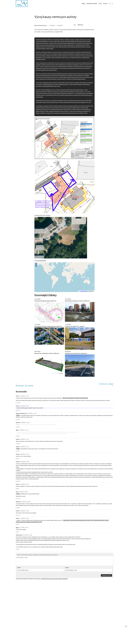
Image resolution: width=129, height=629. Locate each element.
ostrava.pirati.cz (42, 260)
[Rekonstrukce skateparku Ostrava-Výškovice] (49, 364)
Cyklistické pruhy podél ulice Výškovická (76, 353)
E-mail (67, 567)
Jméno (19, 567)
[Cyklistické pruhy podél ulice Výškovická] (80, 365)
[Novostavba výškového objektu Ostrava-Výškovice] (49, 336)
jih (74, 25)
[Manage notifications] (126, 626)
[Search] (110, 3)
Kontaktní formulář (92, 3)
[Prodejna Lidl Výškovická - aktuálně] (80, 338)
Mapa (83, 3)
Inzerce (105, 3)
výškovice (80, 25)
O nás (100, 3)
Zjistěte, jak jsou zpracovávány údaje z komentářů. (55, 578)
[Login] (112, 3)
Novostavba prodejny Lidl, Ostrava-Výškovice (77, 301)
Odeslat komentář (106, 575)
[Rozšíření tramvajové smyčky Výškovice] (49, 312)
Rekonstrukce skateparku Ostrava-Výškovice (46, 353)
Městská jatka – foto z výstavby (24, 385)
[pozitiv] (16, 410)
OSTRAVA (60, 25)
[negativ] (18, 410)
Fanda (17, 415)
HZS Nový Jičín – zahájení (106, 384)
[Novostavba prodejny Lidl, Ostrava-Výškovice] (80, 312)
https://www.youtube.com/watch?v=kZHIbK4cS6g (75, 398)
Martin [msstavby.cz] (40, 25)
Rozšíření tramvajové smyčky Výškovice (45, 301)
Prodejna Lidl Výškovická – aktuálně (74, 326)
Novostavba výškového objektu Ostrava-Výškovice (48, 326)
